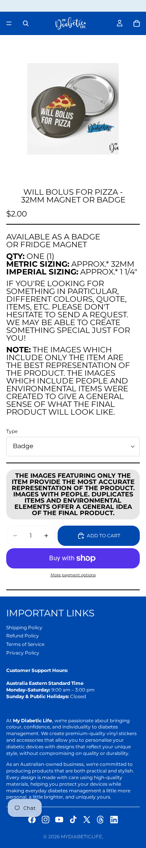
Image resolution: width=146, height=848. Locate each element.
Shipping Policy (24, 627)
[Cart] (136, 23)
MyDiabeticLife (81, 836)
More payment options (73, 574)
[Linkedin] (114, 819)
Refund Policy (22, 636)
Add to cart (103, 535)
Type (12, 431)
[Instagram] (45, 819)
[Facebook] (32, 819)
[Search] (25, 23)
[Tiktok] (73, 819)
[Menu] (9, 23)
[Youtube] (59, 819)
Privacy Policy (22, 653)
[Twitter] (86, 819)
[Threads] (100, 819)
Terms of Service (25, 644)
